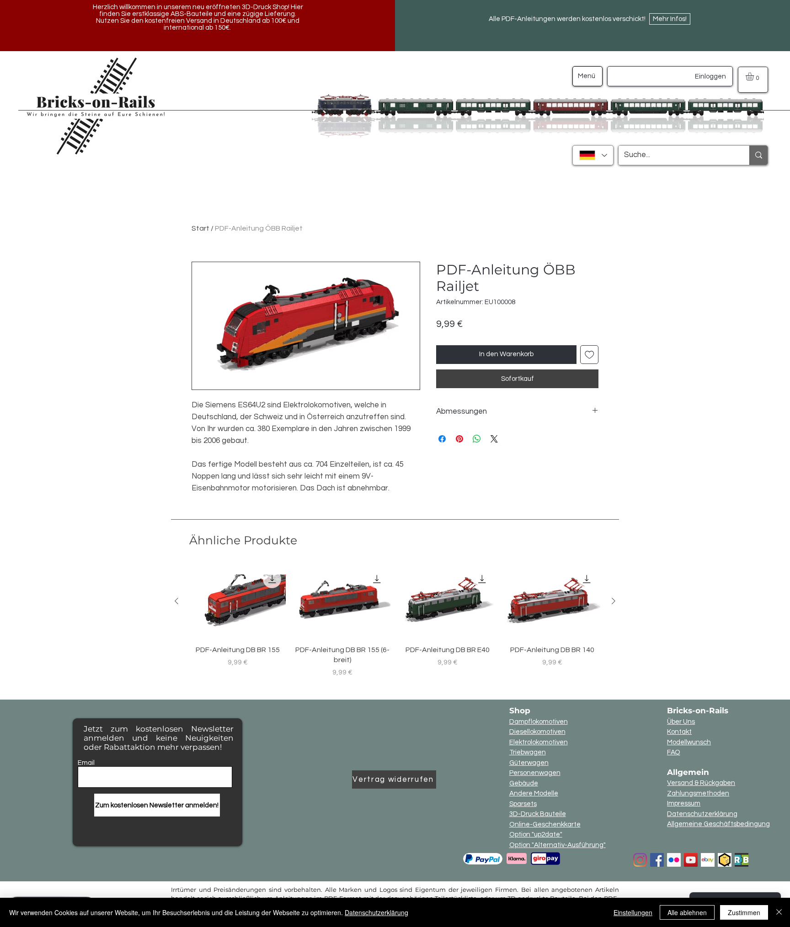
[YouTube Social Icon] (691, 860)
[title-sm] (741, 860)
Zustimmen (744, 912)
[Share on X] (494, 438)
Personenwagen (534, 772)
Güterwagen (529, 762)
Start (200, 228)
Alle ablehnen (687, 912)
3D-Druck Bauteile (537, 814)
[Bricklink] (724, 860)
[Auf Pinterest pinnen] (459, 438)
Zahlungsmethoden (698, 793)
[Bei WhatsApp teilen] (476, 438)
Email (86, 762)
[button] (754, 76)
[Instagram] (640, 860)
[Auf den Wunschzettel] (589, 354)
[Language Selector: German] (593, 155)
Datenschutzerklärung (702, 814)
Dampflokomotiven (538, 721)
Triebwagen (527, 752)
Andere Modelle (533, 793)
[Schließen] (779, 912)
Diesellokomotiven (537, 731)
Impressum (683, 803)
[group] (395, 621)
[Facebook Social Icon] (657, 860)
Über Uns (681, 721)
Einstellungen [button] (633, 912)
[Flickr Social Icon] (674, 860)
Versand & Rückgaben (701, 783)
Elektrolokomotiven (538, 742)
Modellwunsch (689, 742)
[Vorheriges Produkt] (176, 600)
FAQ (673, 752)
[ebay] (708, 860)
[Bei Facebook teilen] (442, 438)
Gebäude (523, 783)
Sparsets (523, 804)
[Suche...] (758, 155)
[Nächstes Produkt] (613, 600)
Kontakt (679, 731)
